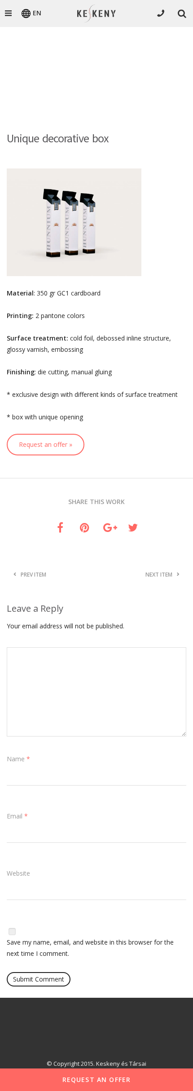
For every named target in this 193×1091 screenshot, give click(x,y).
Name (18, 759)
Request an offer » (45, 444)
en (37, 13)
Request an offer (96, 1079)
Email (17, 816)
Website (18, 873)
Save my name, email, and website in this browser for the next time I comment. (90, 948)
